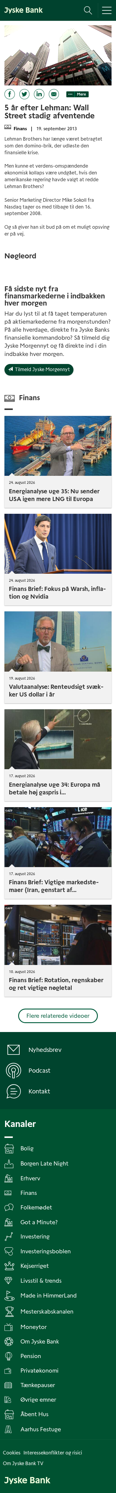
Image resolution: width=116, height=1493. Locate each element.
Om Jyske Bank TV (23, 1463)
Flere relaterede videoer (58, 1016)
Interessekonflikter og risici (52, 1453)
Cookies (12, 1453)
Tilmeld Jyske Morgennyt (41, 369)
